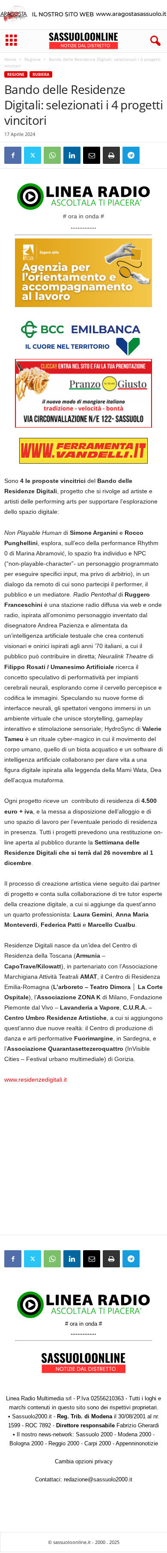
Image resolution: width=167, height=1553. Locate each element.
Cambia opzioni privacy (84, 1461)
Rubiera (41, 74)
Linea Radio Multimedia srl (39, 1398)
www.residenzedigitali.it (35, 1079)
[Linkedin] (72, 155)
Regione (32, 59)
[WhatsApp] (52, 155)
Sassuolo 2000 (94, 1434)
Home (10, 59)
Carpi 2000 (97, 1443)
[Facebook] (12, 155)
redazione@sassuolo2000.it (98, 1479)
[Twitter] (32, 155)
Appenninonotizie (137, 1443)
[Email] (91, 155)
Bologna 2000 (26, 1443)
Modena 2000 (134, 1434)
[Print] (111, 155)
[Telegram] (131, 155)
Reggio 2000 (63, 1443)
